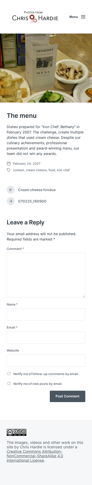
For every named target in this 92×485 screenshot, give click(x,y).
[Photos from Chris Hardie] (35, 16)
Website (13, 350)
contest (18, 170)
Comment (15, 249)
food (51, 170)
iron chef (63, 170)
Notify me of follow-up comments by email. (46, 374)
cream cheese (36, 170)
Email (12, 327)
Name (12, 304)
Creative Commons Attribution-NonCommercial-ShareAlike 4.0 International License (35, 456)
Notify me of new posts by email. (38, 384)
